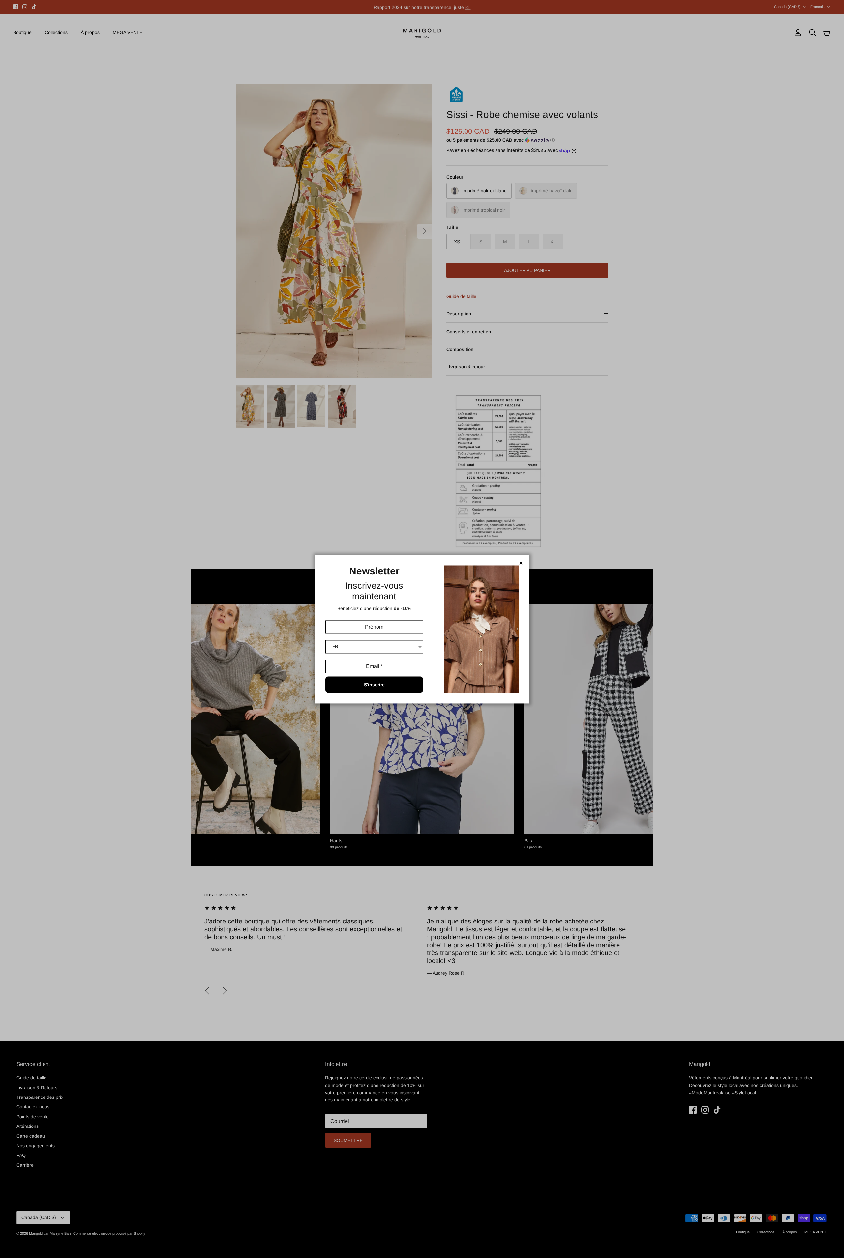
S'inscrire (374, 684)
